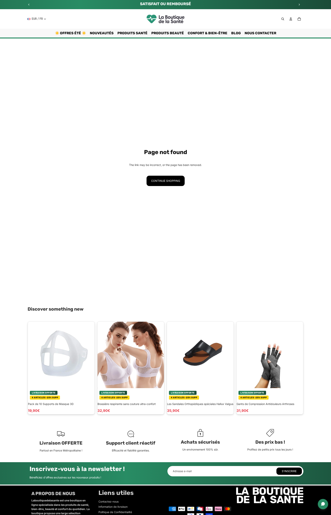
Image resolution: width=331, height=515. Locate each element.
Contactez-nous (108, 501)
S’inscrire (289, 471)
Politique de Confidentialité (115, 512)
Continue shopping (165, 180)
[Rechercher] (283, 19)
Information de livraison (113, 506)
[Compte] (291, 19)
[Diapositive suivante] (299, 4)
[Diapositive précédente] (29, 4)
